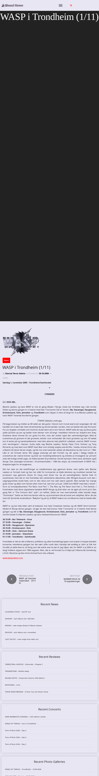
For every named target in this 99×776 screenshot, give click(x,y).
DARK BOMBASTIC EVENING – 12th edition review (25, 717)
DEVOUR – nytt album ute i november (20, 632)
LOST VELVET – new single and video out (22, 639)
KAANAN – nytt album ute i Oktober (20, 619)
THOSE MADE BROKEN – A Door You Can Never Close (26, 692)
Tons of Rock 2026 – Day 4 (15, 730)
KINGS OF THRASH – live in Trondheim (20, 724)
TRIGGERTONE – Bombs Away (17, 671)
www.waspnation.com (13, 558)
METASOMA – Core (12, 685)
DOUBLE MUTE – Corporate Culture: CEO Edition (25, 678)
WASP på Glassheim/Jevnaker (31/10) (27, 580)
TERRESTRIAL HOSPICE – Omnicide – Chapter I (24, 664)
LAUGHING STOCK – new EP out (18, 612)
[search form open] (71, 5)
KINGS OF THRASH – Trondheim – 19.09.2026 (23, 769)
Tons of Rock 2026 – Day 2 (15, 744)
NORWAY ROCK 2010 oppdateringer (72, 580)
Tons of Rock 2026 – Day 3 (15, 737)
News (6, 360)
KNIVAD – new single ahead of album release (23, 625)
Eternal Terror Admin (15, 373)
